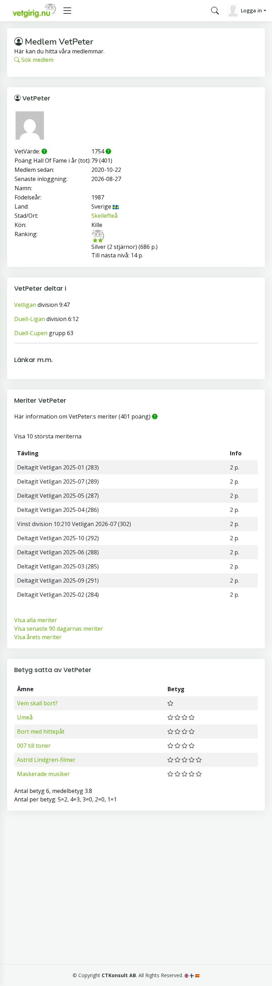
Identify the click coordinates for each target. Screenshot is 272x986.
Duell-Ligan (29, 319)
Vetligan (25, 305)
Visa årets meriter (38, 637)
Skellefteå (104, 216)
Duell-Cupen (30, 333)
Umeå (25, 717)
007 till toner (34, 745)
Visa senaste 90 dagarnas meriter (58, 628)
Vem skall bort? (37, 703)
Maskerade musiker (43, 774)
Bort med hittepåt (40, 731)
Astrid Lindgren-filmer (46, 760)
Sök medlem (36, 60)
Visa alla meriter (35, 620)
